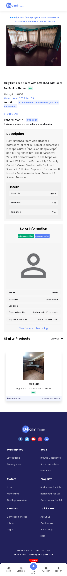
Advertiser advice (50, 464)
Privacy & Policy (37, 554)
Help (43, 535)
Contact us (47, 523)
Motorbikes (13, 493)
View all (56, 338)
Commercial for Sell (51, 500)
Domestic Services (17, 516)
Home (13, 17)
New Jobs (46, 470)
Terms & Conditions (22, 554)
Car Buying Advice (17, 500)
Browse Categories (51, 457)
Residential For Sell (50, 493)
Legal (10, 529)
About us (45, 516)
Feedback (49, 554)
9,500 (36, 384)
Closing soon (14, 464)
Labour (10, 523)
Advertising (47, 529)
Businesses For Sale (51, 487)
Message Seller (42, 236)
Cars (9, 487)
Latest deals (13, 457)
